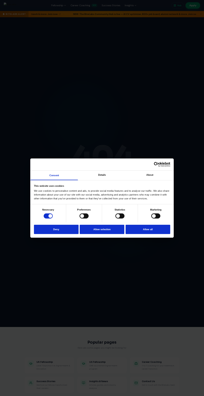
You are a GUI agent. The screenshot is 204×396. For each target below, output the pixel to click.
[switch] (84, 216)
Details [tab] (102, 174)
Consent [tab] (54, 175)
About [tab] (149, 174)
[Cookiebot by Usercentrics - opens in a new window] (156, 164)
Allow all (148, 229)
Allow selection (102, 229)
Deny (56, 229)
